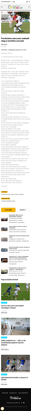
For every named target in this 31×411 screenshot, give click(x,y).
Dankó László (4, 44)
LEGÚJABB (8, 210)
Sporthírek (4, 302)
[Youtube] (13, 2)
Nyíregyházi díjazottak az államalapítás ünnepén (16, 215)
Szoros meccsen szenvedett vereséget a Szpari (12, 307)
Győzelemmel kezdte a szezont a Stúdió (14, 378)
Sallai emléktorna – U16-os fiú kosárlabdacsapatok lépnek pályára (13, 342)
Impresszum (13, 393)
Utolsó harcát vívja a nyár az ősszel (12, 194)
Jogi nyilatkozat (23, 393)
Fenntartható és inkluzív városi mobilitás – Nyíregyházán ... (17, 268)
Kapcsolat (5, 393)
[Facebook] (21, 403)
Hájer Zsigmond (5, 349)
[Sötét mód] (29, 2)
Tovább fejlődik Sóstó (8, 201)
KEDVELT (23, 210)
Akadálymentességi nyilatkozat (13, 402)
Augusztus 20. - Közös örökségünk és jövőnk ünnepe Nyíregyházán (19, 257)
